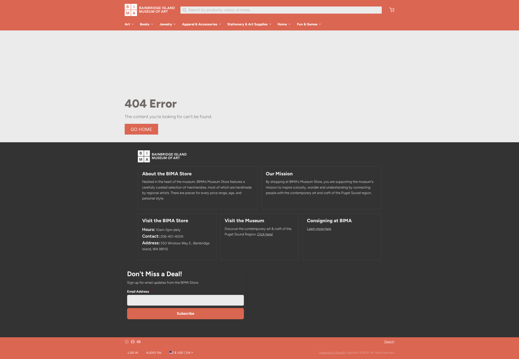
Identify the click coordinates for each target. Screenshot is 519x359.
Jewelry (166, 24)
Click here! (265, 234)
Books (144, 24)
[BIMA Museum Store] (150, 10)
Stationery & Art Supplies (247, 24)
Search (389, 342)
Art (127, 24)
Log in (133, 352)
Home (282, 24)
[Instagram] (127, 342)
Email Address (139, 291)
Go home (141, 129)
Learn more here (319, 229)
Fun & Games (307, 24)
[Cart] (390, 10)
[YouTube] (139, 342)
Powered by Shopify (332, 352)
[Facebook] (133, 342)
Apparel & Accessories (199, 24)
